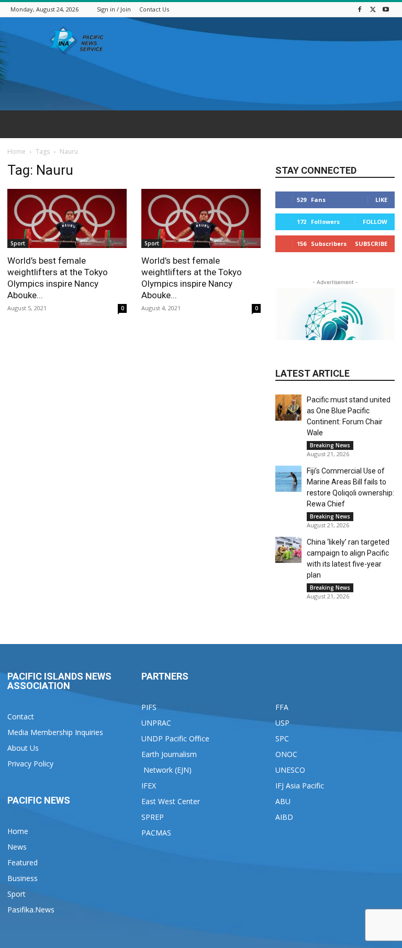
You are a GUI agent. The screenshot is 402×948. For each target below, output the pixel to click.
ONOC (286, 754)
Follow (375, 221)
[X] (372, 9)
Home (16, 151)
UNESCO (290, 770)
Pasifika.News (30, 910)
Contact (20, 716)
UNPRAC (156, 723)
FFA (281, 707)
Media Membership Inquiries (55, 732)
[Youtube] (386, 9)
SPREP (152, 817)
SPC (282, 738)
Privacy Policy (30, 764)
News (17, 847)
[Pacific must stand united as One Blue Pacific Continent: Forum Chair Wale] (288, 407)
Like (381, 200)
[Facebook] (359, 9)
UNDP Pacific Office (175, 738)
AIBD (284, 817)
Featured (22, 862)
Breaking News (330, 445)
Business (22, 878)
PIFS (149, 707)
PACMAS (156, 833)
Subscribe (371, 243)
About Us (23, 748)
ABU (283, 801)
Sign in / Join (114, 9)
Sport (17, 243)
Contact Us (154, 9)
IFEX (148, 786)
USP (282, 723)
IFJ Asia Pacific (299, 786)
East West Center (170, 801)
